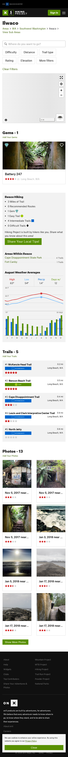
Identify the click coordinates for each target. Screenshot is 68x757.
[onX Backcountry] (12, 4)
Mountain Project (43, 659)
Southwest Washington (32, 28)
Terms (41, 753)
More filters (46, 60)
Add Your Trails (9, 356)
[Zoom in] (61, 90)
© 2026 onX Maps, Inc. (25, 753)
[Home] (16, 13)
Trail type (47, 52)
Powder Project (42, 679)
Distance (29, 52)
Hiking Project (41, 669)
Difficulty (11, 52)
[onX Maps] (10, 705)
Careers (7, 731)
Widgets (7, 669)
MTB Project (41, 664)
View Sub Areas (11, 32)
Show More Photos (15, 642)
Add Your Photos (10, 455)
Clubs (6, 674)
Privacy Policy (31, 741)
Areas (5, 28)
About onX (8, 726)
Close (34, 747)
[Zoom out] (61, 95)
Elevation (26, 60)
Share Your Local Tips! (23, 241)
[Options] (60, 117)
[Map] (34, 98)
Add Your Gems (9, 137)
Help (5, 664)
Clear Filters (9, 69)
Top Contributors (11, 679)
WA (14, 28)
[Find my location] (61, 84)
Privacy (49, 753)
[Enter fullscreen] (61, 77)
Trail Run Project (42, 674)
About (6, 659)
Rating (9, 60)
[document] (34, 743)
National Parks (42, 683)
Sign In (54, 12)
